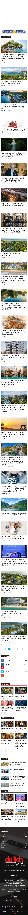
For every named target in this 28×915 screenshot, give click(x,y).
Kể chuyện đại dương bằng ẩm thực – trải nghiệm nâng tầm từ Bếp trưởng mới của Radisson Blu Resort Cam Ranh (13, 57)
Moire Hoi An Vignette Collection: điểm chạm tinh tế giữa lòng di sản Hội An (12, 205)
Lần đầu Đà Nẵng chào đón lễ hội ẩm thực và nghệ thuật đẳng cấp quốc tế (13, 537)
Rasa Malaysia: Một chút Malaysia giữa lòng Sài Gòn (7, 730)
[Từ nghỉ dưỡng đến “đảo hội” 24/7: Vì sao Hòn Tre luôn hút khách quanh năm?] (14, 603)
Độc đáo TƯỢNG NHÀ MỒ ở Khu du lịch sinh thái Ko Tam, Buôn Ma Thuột (7, 696)
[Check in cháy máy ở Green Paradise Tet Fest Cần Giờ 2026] (7, 703)
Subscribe (24, 675)
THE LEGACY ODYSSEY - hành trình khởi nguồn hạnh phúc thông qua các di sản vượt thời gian (13, 382)
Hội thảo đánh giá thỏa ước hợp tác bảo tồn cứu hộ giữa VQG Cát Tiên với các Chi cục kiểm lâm (18, 778)
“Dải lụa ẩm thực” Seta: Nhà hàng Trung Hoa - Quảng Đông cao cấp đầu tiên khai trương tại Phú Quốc (13, 230)
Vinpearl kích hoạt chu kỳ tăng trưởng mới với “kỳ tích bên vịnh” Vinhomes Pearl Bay (13, 638)
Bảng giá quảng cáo (14, 909)
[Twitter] (17, 901)
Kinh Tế (18, 906)
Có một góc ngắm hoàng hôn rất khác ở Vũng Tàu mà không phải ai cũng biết (13, 106)
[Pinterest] (14, 901)
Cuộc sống (23, 906)
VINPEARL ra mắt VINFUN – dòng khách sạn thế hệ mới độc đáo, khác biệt (13, 357)
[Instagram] (10, 901)
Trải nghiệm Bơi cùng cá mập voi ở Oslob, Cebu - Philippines (20, 709)
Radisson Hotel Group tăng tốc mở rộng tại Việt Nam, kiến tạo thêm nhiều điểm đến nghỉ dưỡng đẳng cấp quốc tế (13, 279)
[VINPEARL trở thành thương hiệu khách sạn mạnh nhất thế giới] (14, 73)
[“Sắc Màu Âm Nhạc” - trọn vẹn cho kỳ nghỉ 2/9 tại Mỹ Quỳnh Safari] (5, 764)
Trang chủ (4, 906)
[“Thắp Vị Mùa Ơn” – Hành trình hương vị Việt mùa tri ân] (21, 724)
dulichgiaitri (4, 62)
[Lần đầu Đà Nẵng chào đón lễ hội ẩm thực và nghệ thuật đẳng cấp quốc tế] (14, 528)
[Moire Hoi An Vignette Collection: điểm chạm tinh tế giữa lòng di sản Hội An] (14, 195)
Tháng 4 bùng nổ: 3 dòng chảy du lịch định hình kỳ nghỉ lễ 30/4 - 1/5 (13, 514)
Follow (25, 664)
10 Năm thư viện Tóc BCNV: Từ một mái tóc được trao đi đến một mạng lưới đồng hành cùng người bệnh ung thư (20, 805)
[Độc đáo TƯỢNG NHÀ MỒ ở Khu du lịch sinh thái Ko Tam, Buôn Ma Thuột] (7, 690)
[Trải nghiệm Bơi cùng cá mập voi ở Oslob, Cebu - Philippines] (21, 703)
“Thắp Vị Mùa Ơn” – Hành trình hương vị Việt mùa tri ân (20, 730)
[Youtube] (21, 901)
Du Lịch (8, 906)
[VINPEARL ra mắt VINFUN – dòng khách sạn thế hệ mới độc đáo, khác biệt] (14, 347)
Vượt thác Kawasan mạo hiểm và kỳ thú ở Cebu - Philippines (20, 696)
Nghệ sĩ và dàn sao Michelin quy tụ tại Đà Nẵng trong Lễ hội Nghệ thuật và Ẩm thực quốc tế (13, 332)
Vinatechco (14, 913)
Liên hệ (20, 907)
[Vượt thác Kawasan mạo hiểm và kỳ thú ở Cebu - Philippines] (21, 690)
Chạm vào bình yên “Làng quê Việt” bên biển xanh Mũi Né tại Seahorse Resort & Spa (12, 434)
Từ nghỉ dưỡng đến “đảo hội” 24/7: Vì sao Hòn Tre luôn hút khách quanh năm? (13, 613)
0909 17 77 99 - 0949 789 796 (17, 868)
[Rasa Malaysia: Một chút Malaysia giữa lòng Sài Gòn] (7, 724)
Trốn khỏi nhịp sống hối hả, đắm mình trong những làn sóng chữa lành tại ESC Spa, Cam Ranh (13, 155)
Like (26, 660)
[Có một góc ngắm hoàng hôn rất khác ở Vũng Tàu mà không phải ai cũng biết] (14, 96)
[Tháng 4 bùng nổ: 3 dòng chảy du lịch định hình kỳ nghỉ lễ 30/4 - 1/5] (14, 504)
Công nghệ (7, 907)
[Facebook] (6, 901)
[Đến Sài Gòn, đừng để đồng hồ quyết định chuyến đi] (14, 121)
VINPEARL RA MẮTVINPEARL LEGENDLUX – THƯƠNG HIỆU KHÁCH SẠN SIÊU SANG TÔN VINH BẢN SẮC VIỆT (13, 306)
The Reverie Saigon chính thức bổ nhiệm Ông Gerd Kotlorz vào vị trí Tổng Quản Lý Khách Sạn (12, 180)
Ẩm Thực (13, 906)
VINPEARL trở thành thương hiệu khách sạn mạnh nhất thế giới (12, 82)
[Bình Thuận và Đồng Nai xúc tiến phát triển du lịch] (5, 771)
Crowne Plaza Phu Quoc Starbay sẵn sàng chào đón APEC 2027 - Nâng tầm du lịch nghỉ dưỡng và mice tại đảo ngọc (13, 408)
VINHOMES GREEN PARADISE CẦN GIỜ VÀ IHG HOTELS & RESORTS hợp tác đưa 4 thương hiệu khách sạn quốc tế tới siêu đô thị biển (14, 562)
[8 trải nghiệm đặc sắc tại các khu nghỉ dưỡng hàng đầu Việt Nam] (5, 785)
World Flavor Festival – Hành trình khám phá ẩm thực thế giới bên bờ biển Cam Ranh (12, 588)
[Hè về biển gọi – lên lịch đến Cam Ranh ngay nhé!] (14, 245)
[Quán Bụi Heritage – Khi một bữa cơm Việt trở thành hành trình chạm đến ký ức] (7, 736)
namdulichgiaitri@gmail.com (17, 870)
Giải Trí (12, 907)
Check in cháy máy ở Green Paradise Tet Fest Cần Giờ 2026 (7, 709)
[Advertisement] (14, 15)
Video (16, 907)
